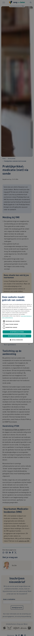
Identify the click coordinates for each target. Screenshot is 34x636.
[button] (17, 340)
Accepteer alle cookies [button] (17, 332)
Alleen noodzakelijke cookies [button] (17, 336)
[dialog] (17, 318)
